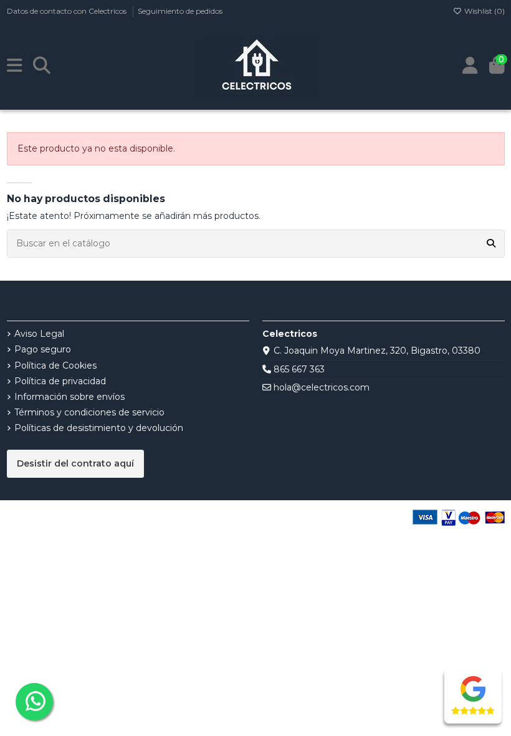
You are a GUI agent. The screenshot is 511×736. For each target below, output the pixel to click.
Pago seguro (42, 349)
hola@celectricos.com (322, 387)
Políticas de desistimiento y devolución (98, 427)
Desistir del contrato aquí (75, 463)
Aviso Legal (39, 333)
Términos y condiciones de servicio (89, 412)
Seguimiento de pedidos (180, 11)
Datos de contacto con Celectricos (67, 11)
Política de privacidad (60, 381)
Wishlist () (483, 11)
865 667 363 (299, 369)
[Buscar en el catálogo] (491, 243)
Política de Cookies (55, 365)
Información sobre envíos (69, 396)
